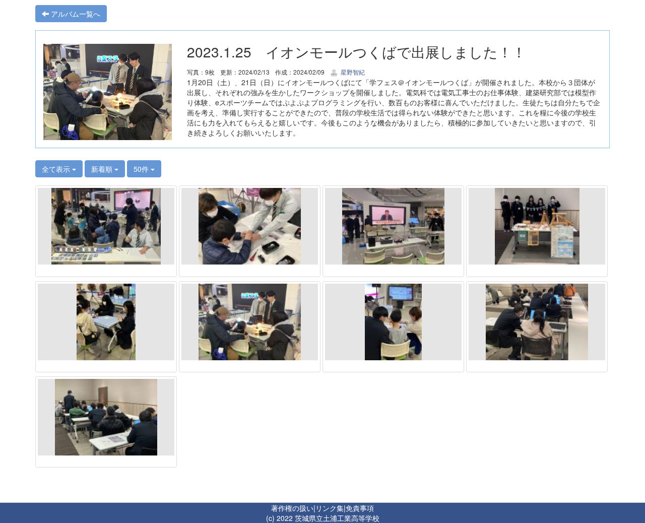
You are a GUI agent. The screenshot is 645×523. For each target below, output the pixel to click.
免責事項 (360, 508)
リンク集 (329, 508)
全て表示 (57, 169)
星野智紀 (352, 72)
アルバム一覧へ (74, 14)
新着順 (102, 169)
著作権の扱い (292, 508)
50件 (142, 169)
